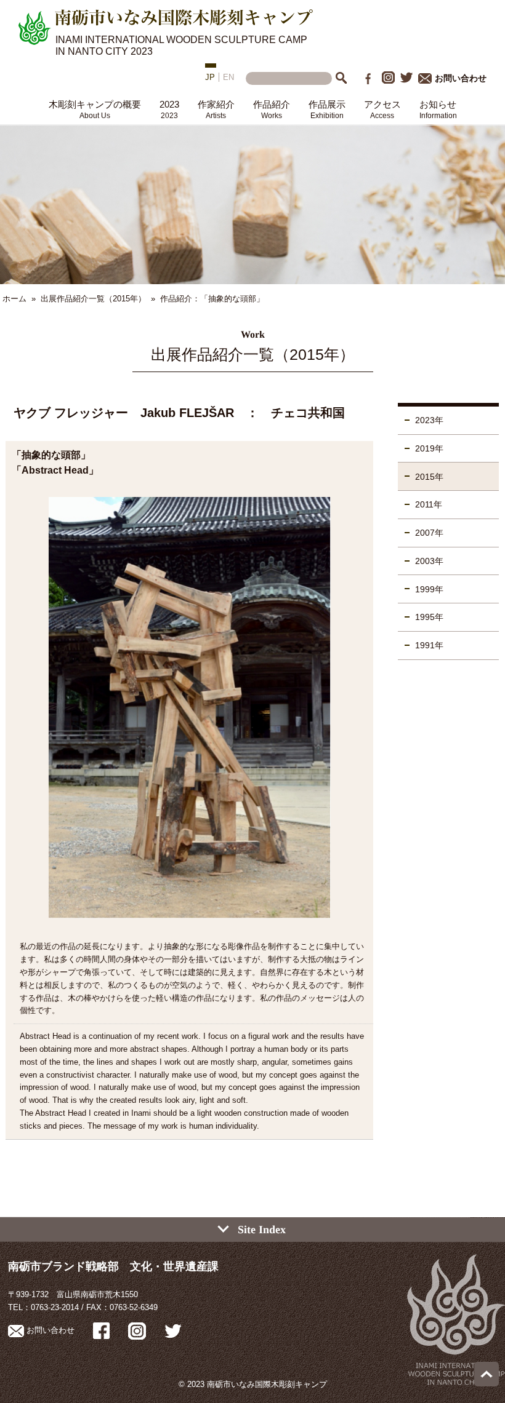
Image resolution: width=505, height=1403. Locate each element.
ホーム (14, 298)
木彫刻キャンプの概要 (95, 109)
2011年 (428, 504)
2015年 (429, 477)
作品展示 (327, 109)
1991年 (429, 645)
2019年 (429, 448)
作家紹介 (216, 109)
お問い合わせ (461, 78)
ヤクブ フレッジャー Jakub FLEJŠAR (124, 412)
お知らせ (438, 109)
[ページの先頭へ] (486, 1383)
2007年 (429, 533)
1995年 (429, 617)
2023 (169, 109)
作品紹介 (271, 109)
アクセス (382, 109)
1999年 (429, 589)
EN (228, 77)
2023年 (429, 420)
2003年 (429, 561)
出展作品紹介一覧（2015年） (93, 298)
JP (210, 77)
